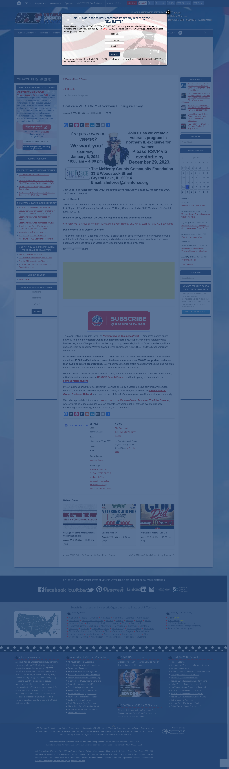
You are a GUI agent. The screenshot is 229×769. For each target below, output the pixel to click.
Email (114, 46)
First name (114, 34)
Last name (114, 40)
